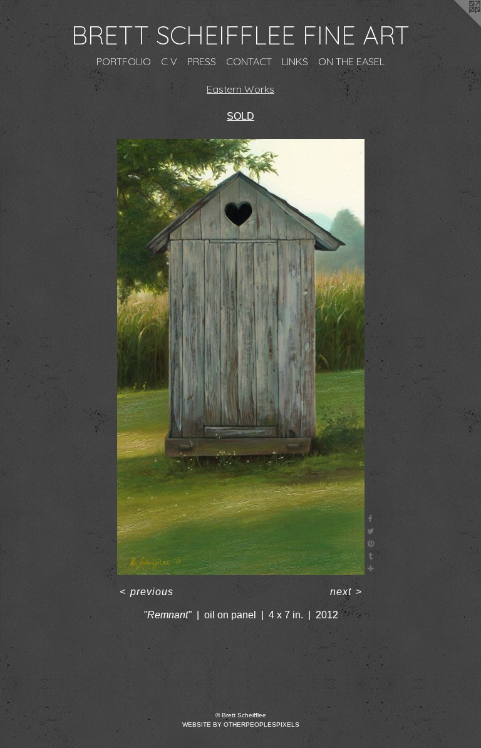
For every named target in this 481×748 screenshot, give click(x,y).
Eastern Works (240, 89)
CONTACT (249, 61)
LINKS (295, 61)
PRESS (201, 61)
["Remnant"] (241, 357)
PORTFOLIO (123, 61)
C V (169, 61)
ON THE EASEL (351, 61)
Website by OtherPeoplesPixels (240, 724)
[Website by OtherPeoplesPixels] (456, 25)
